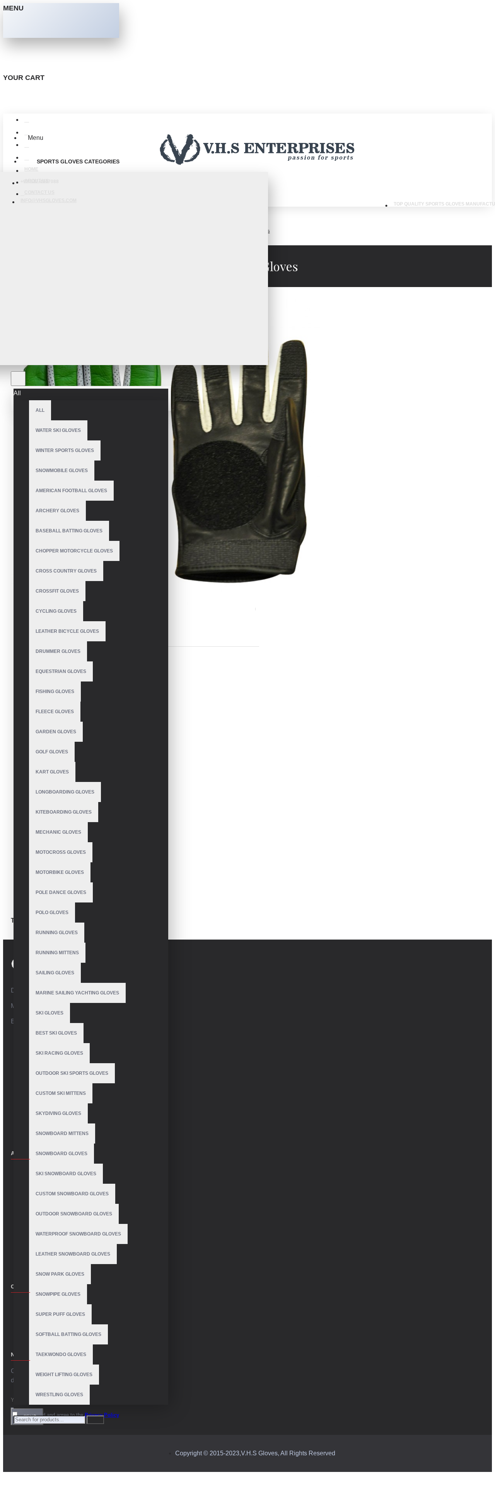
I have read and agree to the (69, 1415)
